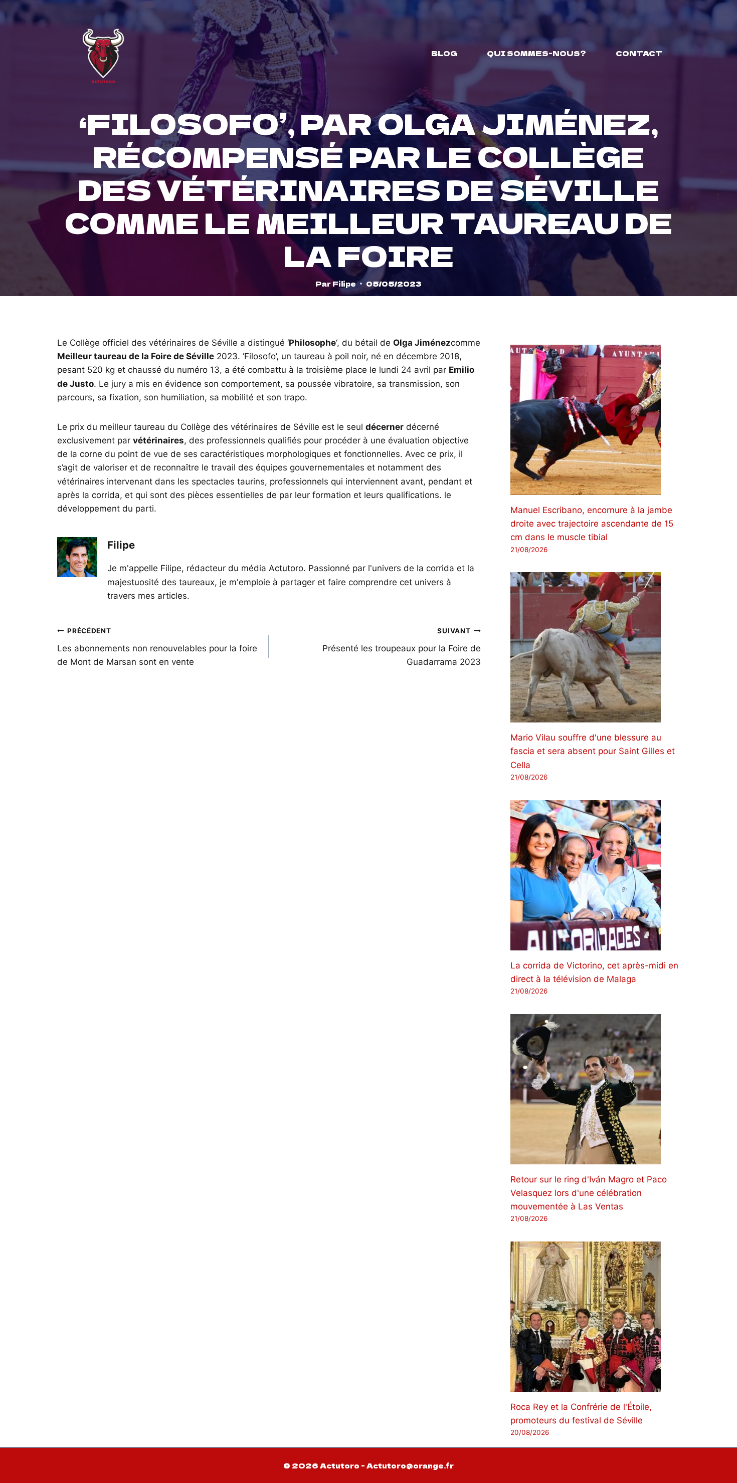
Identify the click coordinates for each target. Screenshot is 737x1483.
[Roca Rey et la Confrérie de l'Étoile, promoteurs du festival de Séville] (595, 1317)
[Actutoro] (103, 53)
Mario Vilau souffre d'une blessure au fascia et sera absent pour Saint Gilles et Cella (592, 751)
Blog (444, 53)
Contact (639, 53)
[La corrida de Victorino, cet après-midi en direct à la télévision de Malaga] (595, 875)
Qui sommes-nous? (536, 53)
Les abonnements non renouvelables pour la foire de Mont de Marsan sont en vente (157, 647)
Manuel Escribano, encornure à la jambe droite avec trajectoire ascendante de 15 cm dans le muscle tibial (591, 523)
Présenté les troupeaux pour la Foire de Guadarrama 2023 (401, 647)
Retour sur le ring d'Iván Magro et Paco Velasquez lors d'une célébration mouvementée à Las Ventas (588, 1192)
